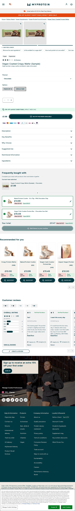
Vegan (22, 442)
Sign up (7, 371)
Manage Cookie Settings (9, 507)
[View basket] (71, 4)
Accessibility (38, 463)
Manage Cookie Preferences (12, 388)
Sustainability (38, 458)
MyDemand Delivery (11, 446)
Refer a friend (60, 417)
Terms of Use (36, 503)
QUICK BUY (10, 280)
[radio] (8, 89)
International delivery (9, 432)
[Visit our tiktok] (12, 400)
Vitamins (23, 438)
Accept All (54, 507)
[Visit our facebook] (8, 400)
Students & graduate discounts (59, 427)
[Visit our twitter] (17, 400)
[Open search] (10, 4)
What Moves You (58, 442)
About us (37, 417)
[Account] (66, 4)
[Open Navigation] (3, 4)
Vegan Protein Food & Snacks (37, 19)
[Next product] (73, 287)
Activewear (24, 421)
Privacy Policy (26, 503)
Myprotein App (10, 417)
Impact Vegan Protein (66, 262)
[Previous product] (69, 287)
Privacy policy (38, 433)
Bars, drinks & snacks (24, 427)
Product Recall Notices (9, 452)
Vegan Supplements (22, 19)
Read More (30, 335)
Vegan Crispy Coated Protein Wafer (58, 19)
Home (3, 19)
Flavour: (5, 75)
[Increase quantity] (11, 100)
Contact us (8, 421)
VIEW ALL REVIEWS (10, 345)
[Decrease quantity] (5, 100)
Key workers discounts (59, 438)
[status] (8, 100)
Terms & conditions (40, 438)
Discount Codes (57, 421)
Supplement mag (57, 433)
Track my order (9, 438)
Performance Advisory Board (41, 473)
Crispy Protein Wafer (8, 262)
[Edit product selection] (70, 201)
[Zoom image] (20, 23)
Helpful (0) (32, 342)
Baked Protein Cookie (28, 262)
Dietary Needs (10, 19)
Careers (36, 467)
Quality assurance (40, 421)
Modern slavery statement (39, 427)
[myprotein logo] (38, 4)
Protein (22, 417)
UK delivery (8, 442)
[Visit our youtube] (21, 400)
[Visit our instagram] (3, 400)
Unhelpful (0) (42, 342)
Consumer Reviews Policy (40, 443)
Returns (7, 426)
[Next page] (72, 351)
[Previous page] (69, 351)
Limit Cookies (67, 507)
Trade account (39, 449)
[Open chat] (25, 400)
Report (29, 345)
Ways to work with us (41, 454)
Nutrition (23, 433)
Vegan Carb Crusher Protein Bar (47, 263)
